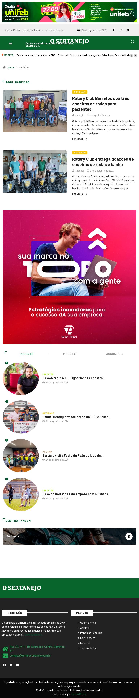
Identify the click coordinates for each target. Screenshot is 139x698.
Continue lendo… (34, 634)
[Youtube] (17, 665)
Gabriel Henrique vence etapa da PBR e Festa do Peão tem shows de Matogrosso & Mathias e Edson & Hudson (75, 55)
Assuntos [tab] (114, 354)
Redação (80, 115)
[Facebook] (4, 665)
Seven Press (12, 30)
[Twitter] (11, 665)
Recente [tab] (26, 354)
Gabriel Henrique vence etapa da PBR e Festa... (76, 417)
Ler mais (77, 139)
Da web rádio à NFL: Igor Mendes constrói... (74, 378)
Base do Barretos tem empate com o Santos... (76, 494)
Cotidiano (80, 92)
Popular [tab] (70, 354)
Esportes (48, 374)
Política (47, 452)
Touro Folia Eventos (32, 30)
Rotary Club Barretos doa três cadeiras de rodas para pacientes (100, 104)
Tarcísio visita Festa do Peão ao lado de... (73, 455)
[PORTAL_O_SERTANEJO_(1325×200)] (69, 11)
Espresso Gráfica (54, 30)
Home (11, 67)
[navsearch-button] (132, 42)
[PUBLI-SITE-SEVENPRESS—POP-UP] (69, 276)
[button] (10, 43)
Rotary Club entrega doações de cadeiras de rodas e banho (103, 161)
